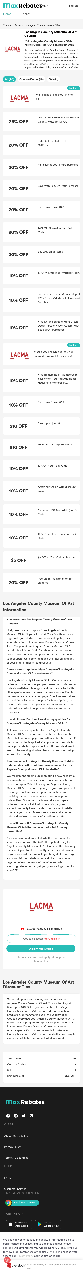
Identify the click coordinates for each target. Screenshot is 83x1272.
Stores (18, 25)
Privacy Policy (12, 1146)
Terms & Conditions (16, 1157)
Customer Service (15, 1189)
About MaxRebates (16, 1136)
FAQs (7, 1178)
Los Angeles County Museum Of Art (42, 25)
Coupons (8, 25)
